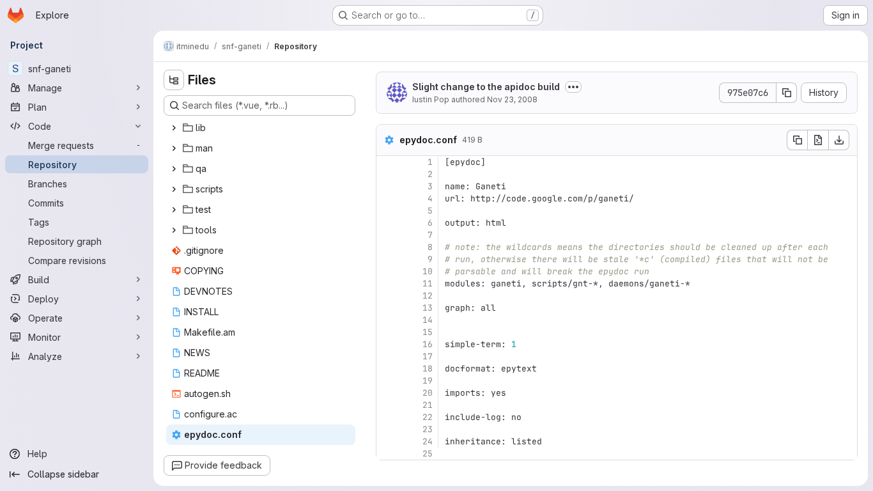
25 (427, 453)
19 (427, 380)
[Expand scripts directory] (174, 189)
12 (427, 295)
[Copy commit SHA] (786, 92)
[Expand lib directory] (174, 128)
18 (427, 368)
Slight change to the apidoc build (486, 86)
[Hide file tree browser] (174, 80)
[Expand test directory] (174, 209)
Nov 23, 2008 (512, 99)
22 (427, 417)
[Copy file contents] (797, 140)
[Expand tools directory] (174, 230)
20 (427, 392)
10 (427, 271)
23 (427, 429)
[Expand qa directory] (174, 168)
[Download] (839, 140)
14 (427, 320)
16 (427, 344)
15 (427, 332)
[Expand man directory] (174, 148)
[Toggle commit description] (573, 87)
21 (427, 405)
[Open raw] (818, 140)
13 (427, 307)
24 (427, 441)
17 (427, 356)
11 (427, 283)
